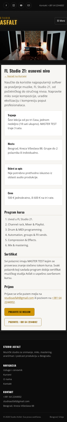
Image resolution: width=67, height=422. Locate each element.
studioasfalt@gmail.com (19, 298)
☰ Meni (61, 20)
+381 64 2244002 (56, 5)
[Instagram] (14, 5)
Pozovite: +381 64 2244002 (22, 322)
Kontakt (7, 383)
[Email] (29, 5)
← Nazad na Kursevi (15, 76)
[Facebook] (6, 5)
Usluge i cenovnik (12, 370)
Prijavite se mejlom (19, 312)
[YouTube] (21, 5)
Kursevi (7, 374)
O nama (7, 379)
